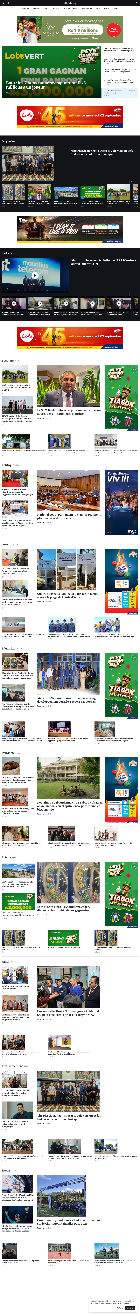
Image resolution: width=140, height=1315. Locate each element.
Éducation (55, 8)
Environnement (86, 8)
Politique (36, 8)
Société (45, 8)
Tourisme (66, 8)
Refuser (120, 1308)
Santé (75, 8)
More (17, 361)
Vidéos (115, 8)
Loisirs (98, 8)
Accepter (130, 1308)
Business (25, 8)
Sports (106, 8)
